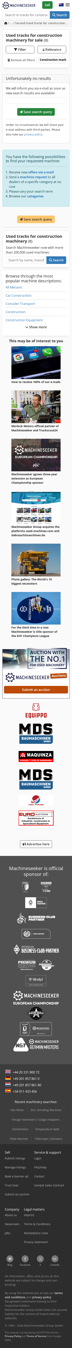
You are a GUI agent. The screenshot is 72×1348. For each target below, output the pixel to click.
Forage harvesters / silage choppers (36, 1119)
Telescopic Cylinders (48, 1139)
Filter (21, 49)
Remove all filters (22, 60)
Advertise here (37, 844)
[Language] (61, 5)
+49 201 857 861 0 (26, 1078)
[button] (68, 5)
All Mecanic (14, 287)
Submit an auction (36, 689)
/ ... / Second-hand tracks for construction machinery (38, 23)
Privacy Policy (13, 1336)
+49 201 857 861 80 (27, 1085)
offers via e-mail (41, 172)
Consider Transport (20, 303)
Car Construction (18, 295)
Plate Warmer (19, 1139)
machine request (33, 177)
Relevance (53, 49)
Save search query (37, 112)
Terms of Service (36, 1336)
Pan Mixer (17, 1110)
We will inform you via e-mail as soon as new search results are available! (35, 90)
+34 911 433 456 (25, 1091)
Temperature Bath (47, 1129)
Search (61, 15)
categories (35, 196)
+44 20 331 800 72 (26, 1072)
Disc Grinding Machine (46, 1110)
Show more (37, 327)
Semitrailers (20, 1129)
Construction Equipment (24, 320)
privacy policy (33, 134)
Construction (15, 312)
